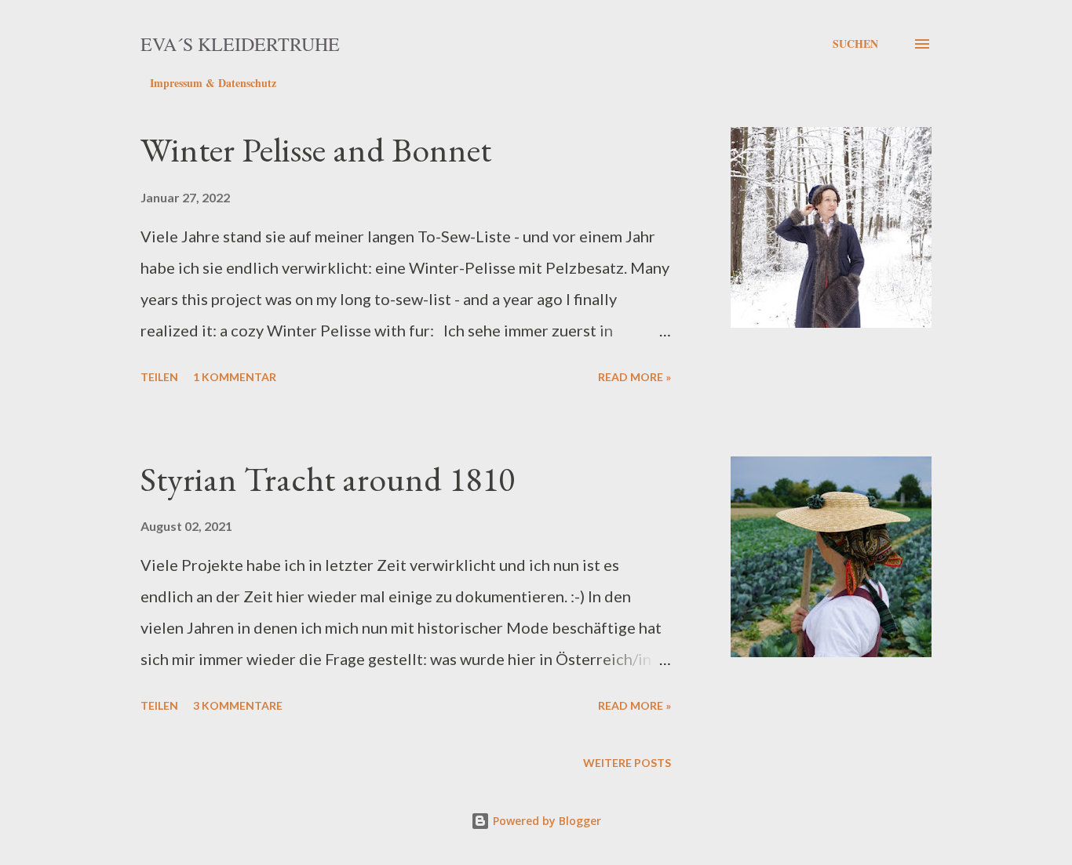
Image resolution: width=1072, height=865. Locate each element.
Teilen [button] (159, 376)
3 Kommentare (238, 705)
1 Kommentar (234, 376)
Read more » (634, 376)
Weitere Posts (627, 762)
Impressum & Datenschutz (213, 83)
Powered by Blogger (545, 820)
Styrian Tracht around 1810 (327, 478)
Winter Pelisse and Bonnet (315, 149)
